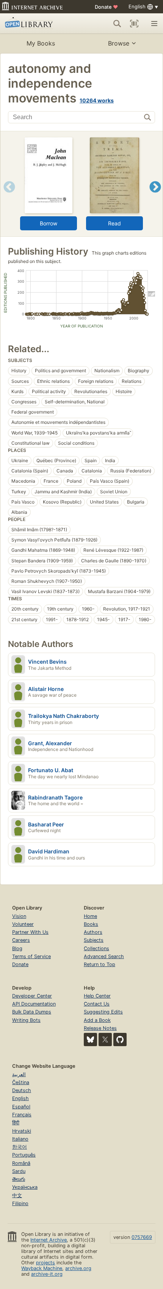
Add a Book (97, 1020)
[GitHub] (120, 1039)
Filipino (20, 1203)
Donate (106, 7)
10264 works (97, 100)
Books (91, 924)
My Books (41, 43)
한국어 (19, 1147)
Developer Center (32, 996)
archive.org (78, 1268)
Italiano (20, 1139)
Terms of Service (31, 956)
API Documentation (34, 1004)
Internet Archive (48, 1240)
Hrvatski (21, 1131)
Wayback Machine (41, 1268)
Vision (19, 916)
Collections (96, 948)
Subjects (93, 940)
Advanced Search (104, 956)
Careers (21, 940)
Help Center (97, 996)
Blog (17, 948)
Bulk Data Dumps (31, 1012)
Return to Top (99, 964)
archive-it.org (47, 1274)
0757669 (142, 1237)
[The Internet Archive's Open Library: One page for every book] (37, 23)
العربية (19, 1074)
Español (21, 1107)
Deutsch (21, 1090)
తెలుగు (18, 1179)
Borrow (48, 223)
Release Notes (100, 1028)
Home (90, 916)
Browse (118, 43)
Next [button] (155, 196)
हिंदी (15, 1122)
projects (45, 1262)
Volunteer (23, 924)
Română (21, 1163)
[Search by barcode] (134, 23)
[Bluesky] (90, 1039)
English (20, 1098)
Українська (25, 1187)
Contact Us (97, 1004)
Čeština (20, 1082)
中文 (17, 1195)
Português (24, 1155)
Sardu (18, 1171)
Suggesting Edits (103, 1012)
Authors (93, 932)
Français (21, 1114)
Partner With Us (30, 932)
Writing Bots (26, 1020)
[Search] (117, 23)
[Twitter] (105, 1039)
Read (114, 223)
